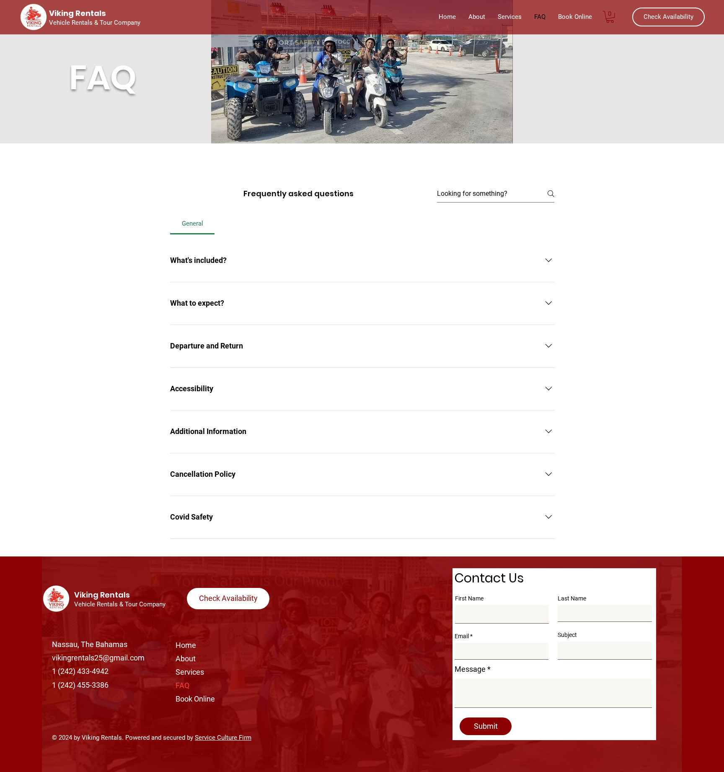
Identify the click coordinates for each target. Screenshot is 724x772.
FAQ (182, 685)
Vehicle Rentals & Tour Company (120, 604)
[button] (610, 17)
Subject (567, 635)
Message (470, 669)
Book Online (195, 698)
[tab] (192, 223)
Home (186, 645)
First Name (469, 598)
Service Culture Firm (223, 737)
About (186, 658)
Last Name (572, 598)
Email (462, 636)
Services (190, 672)
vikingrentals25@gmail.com (98, 657)
